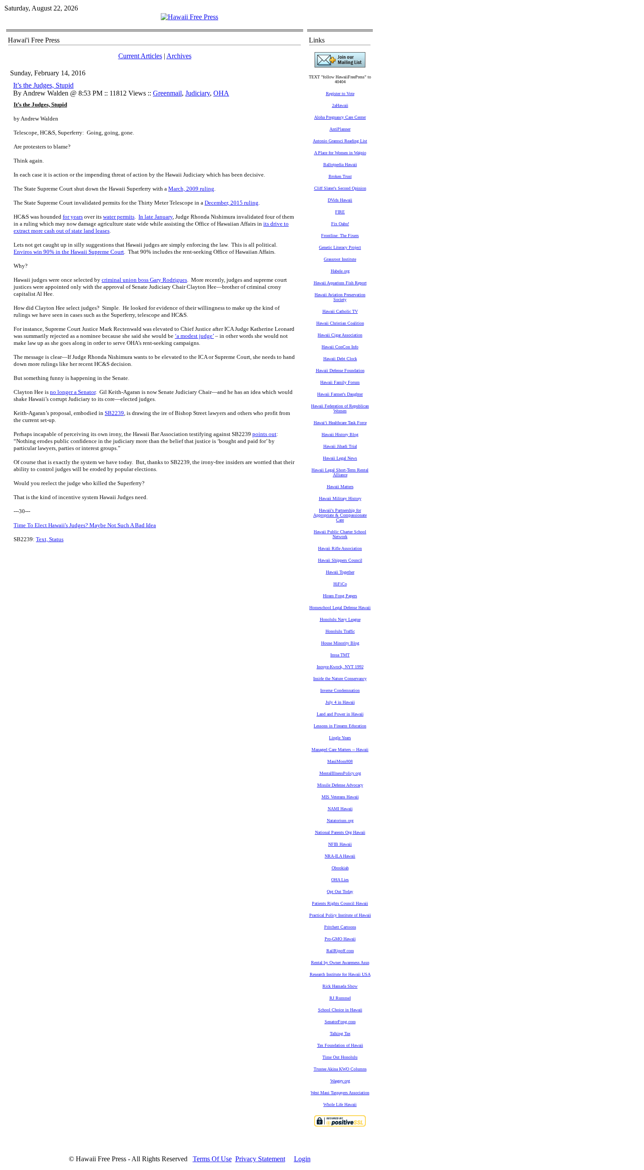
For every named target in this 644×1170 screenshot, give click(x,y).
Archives (178, 56)
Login (302, 1159)
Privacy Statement (260, 1159)
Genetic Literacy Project (340, 247)
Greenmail (167, 93)
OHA (221, 93)
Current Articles (140, 56)
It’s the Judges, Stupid (43, 85)
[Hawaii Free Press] (189, 17)
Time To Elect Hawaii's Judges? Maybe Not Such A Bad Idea (85, 525)
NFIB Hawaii (340, 844)
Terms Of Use (212, 1159)
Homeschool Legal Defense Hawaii (340, 607)
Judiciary (197, 93)
